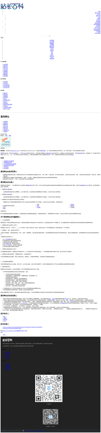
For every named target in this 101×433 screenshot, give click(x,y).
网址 (4, 153)
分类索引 (5, 131)
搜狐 (9, 189)
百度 (4, 205)
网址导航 (52, 58)
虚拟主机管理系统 (7, 104)
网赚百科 (5, 124)
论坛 (52, 53)
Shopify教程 (97, 33)
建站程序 (98, 15)
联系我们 (7, 365)
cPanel (51, 57)
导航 (2, 37)
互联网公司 (6, 130)
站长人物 (5, 68)
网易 (4, 208)
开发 (99, 17)
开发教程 (98, 21)
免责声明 (7, 368)
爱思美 (72, 301)
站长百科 (5, 81)
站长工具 (5, 125)
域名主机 (5, 128)
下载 (6, 243)
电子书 (98, 14)
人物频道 (52, 44)
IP (54, 300)
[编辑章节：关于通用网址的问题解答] (19, 217)
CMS (52, 51)
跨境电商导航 (6, 86)
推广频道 (52, 41)
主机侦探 (5, 83)
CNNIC (23, 303)
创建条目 (5, 74)
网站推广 (5, 93)
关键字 (44, 150)
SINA (49, 298)
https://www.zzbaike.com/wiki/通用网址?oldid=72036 (15, 330)
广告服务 (7, 363)
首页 (99, 11)
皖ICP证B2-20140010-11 (41, 430)
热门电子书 (97, 27)
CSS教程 (98, 31)
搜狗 (38, 206)
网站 (72, 154)
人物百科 (5, 121)
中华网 (38, 207)
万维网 (5, 318)
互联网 (8, 239)
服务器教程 (97, 23)
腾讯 (72, 206)
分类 (2, 332)
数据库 (63, 303)
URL (52, 153)
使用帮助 (5, 71)
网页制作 (52, 47)
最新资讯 (5, 65)
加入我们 (7, 369)
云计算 (52, 49)
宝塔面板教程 (97, 30)
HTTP (4, 321)
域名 (14, 153)
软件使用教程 (97, 24)
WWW (25, 153)
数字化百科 (97, 12)
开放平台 (5, 106)
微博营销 (5, 103)
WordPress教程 (97, 28)
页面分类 (5, 70)
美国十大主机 (6, 108)
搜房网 (72, 204)
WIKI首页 (5, 64)
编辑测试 (5, 73)
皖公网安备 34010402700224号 (30, 430)
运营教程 (98, 25)
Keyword (17, 150)
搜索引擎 (29, 185)
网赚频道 (52, 43)
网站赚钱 (5, 96)
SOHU (53, 298)
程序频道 (52, 40)
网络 (41, 150)
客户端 (9, 243)
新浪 (9, 194)
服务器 (98, 18)
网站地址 (49, 153)
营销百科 (5, 123)
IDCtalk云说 (6, 84)
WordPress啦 (6, 87)
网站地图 (5, 75)
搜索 (10, 135)
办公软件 (98, 20)
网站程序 (52, 46)
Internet (13, 150)
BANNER (66, 298)
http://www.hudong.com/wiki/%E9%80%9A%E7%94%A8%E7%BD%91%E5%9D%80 (22, 327)
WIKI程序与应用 (7, 107)
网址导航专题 (6, 100)
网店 (52, 54)
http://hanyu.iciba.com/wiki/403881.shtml (12, 328)
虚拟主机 (52, 56)
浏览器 (80, 153)
